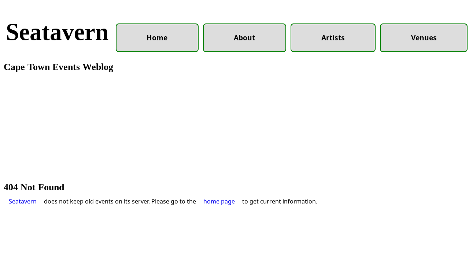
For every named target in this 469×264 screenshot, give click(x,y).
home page (219, 201)
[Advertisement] (234, 127)
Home (157, 38)
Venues (424, 38)
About (244, 38)
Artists (333, 38)
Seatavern (57, 32)
